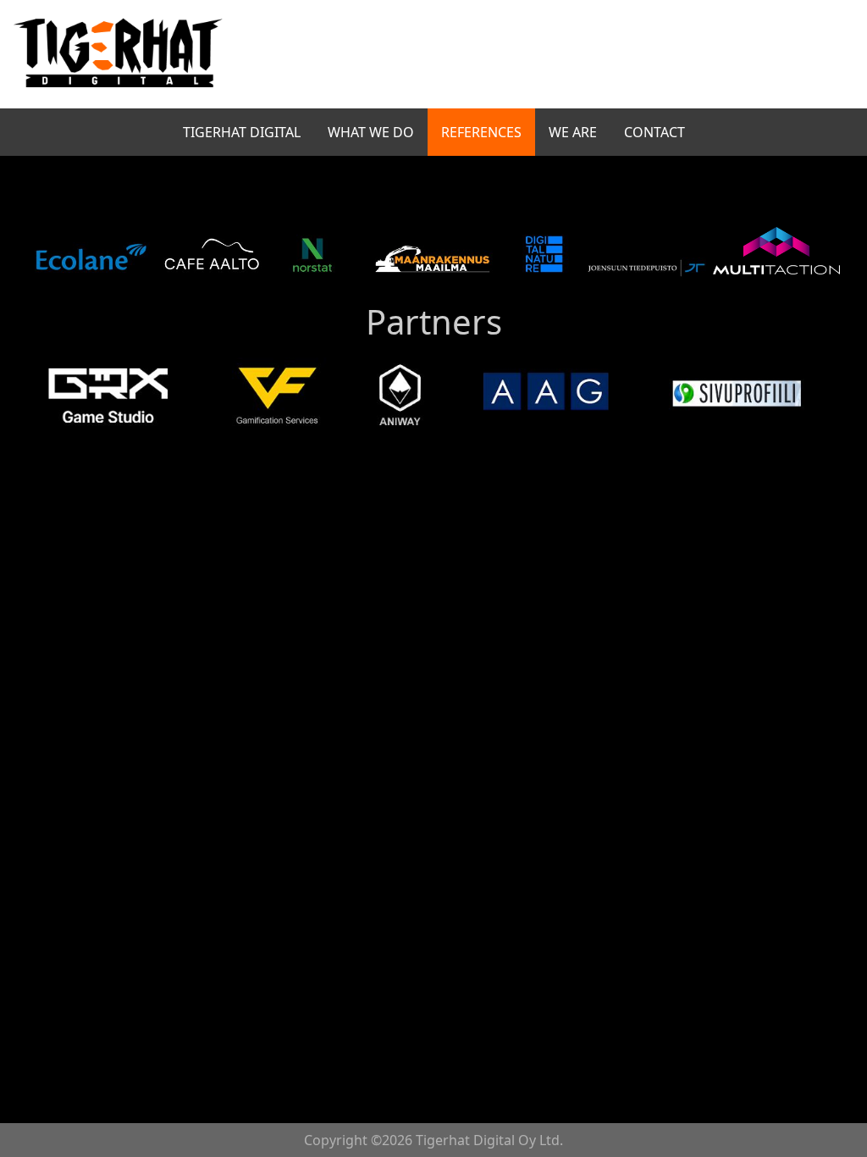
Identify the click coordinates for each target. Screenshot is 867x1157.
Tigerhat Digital (242, 132)
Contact (654, 132)
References (481, 132)
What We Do (371, 132)
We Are (573, 132)
